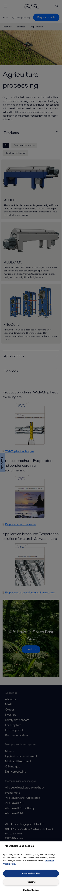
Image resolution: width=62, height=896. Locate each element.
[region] (31, 868)
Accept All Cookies (31, 873)
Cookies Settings (31, 890)
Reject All (31, 881)
